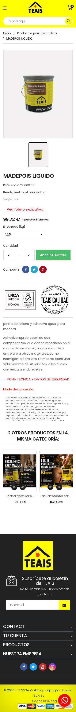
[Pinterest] (43, 269)
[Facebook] (23, 667)
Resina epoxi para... (20, 496)
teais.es (38, 695)
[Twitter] (33, 667)
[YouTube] (42, 667)
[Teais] (38, 555)
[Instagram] (52, 667)
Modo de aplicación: (18, 389)
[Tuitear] (34, 269)
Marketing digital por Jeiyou (50, 690)
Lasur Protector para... (56, 496)
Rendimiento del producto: (23, 192)
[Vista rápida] (23, 487)
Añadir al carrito (53, 255)
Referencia (11, 185)
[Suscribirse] (64, 605)
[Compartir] (25, 269)
